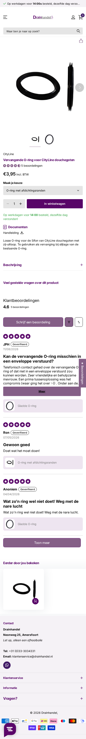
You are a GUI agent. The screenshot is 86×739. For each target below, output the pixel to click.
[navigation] (35, 139)
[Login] (73, 17)
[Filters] (69, 322)
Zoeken (78, 30)
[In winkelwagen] (35, 601)
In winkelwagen (54, 203)
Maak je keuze (12, 182)
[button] (79, 41)
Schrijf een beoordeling (33, 322)
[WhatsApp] (7, 665)
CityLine (8, 154)
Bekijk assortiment (5, 17)
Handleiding (11, 232)
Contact (8, 623)
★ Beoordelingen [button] (82, 373)
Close (43, 678)
